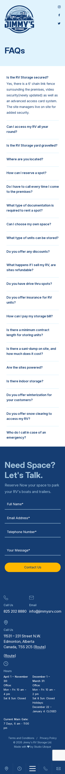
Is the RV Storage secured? (27, 77)
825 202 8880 (15, 611)
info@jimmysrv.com (45, 611)
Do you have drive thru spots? (29, 284)
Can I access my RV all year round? (27, 129)
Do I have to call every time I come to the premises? (32, 189)
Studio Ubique (42, 746)
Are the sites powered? (24, 367)
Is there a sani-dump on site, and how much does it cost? (31, 351)
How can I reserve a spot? (26, 173)
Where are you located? (24, 159)
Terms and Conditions (21, 738)
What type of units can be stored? (32, 238)
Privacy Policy (48, 738)
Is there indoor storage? (24, 381)
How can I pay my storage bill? (29, 316)
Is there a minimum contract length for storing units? (27, 332)
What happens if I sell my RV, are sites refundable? (31, 267)
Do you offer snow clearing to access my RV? (29, 416)
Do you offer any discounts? (28, 251)
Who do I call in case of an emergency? (26, 435)
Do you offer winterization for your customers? (29, 397)
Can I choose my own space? (28, 224)
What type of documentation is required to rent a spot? (30, 207)
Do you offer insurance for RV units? (29, 299)
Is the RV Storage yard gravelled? (31, 145)
